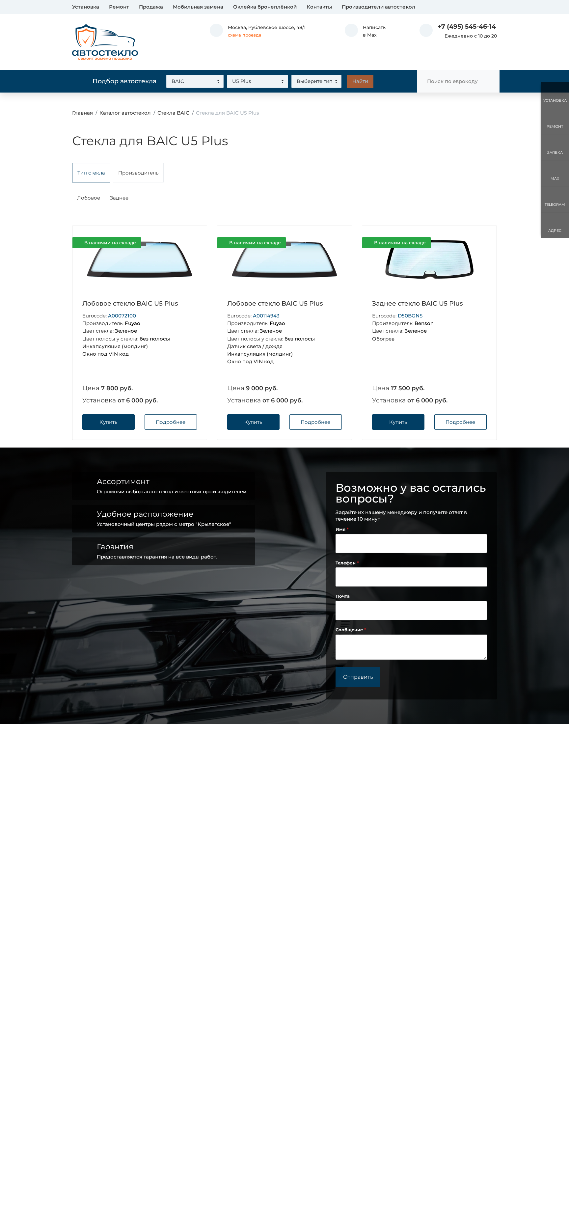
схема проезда (244, 35)
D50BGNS (410, 316)
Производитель (138, 173)
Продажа (151, 7)
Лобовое (88, 198)
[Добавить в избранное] (191, 243)
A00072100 (122, 316)
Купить (108, 422)
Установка (85, 7)
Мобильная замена (198, 7)
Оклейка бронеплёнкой (265, 7)
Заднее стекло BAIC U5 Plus (417, 303)
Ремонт (119, 7)
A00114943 (266, 316)
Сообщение (350, 629)
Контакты (319, 7)
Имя (341, 529)
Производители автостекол (378, 7)
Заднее (119, 198)
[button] (365, 31)
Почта (343, 596)
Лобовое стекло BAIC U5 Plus (130, 303)
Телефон (346, 562)
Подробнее (170, 422)
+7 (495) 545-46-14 (467, 26)
